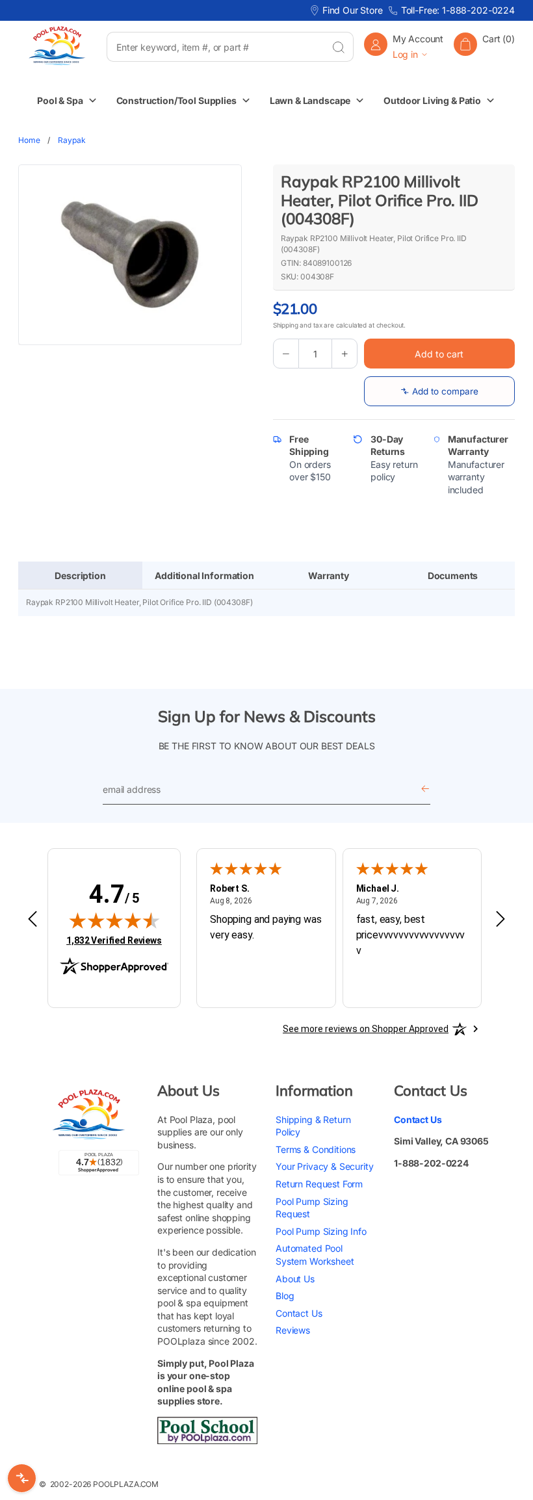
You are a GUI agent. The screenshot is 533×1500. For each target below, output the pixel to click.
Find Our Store (352, 10)
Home (29, 140)
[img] (114, 920)
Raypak (71, 140)
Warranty (328, 575)
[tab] (80, 576)
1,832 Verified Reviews (114, 940)
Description (80, 575)
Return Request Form (319, 1183)
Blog (285, 1295)
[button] (484, 46)
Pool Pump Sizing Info (321, 1231)
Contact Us (299, 1313)
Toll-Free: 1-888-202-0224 (458, 10)
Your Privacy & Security (325, 1166)
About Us (295, 1278)
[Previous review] (32, 919)
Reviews (293, 1330)
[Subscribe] (425, 790)
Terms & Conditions (316, 1149)
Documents (453, 575)
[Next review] (500, 919)
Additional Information (204, 575)
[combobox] (215, 47)
